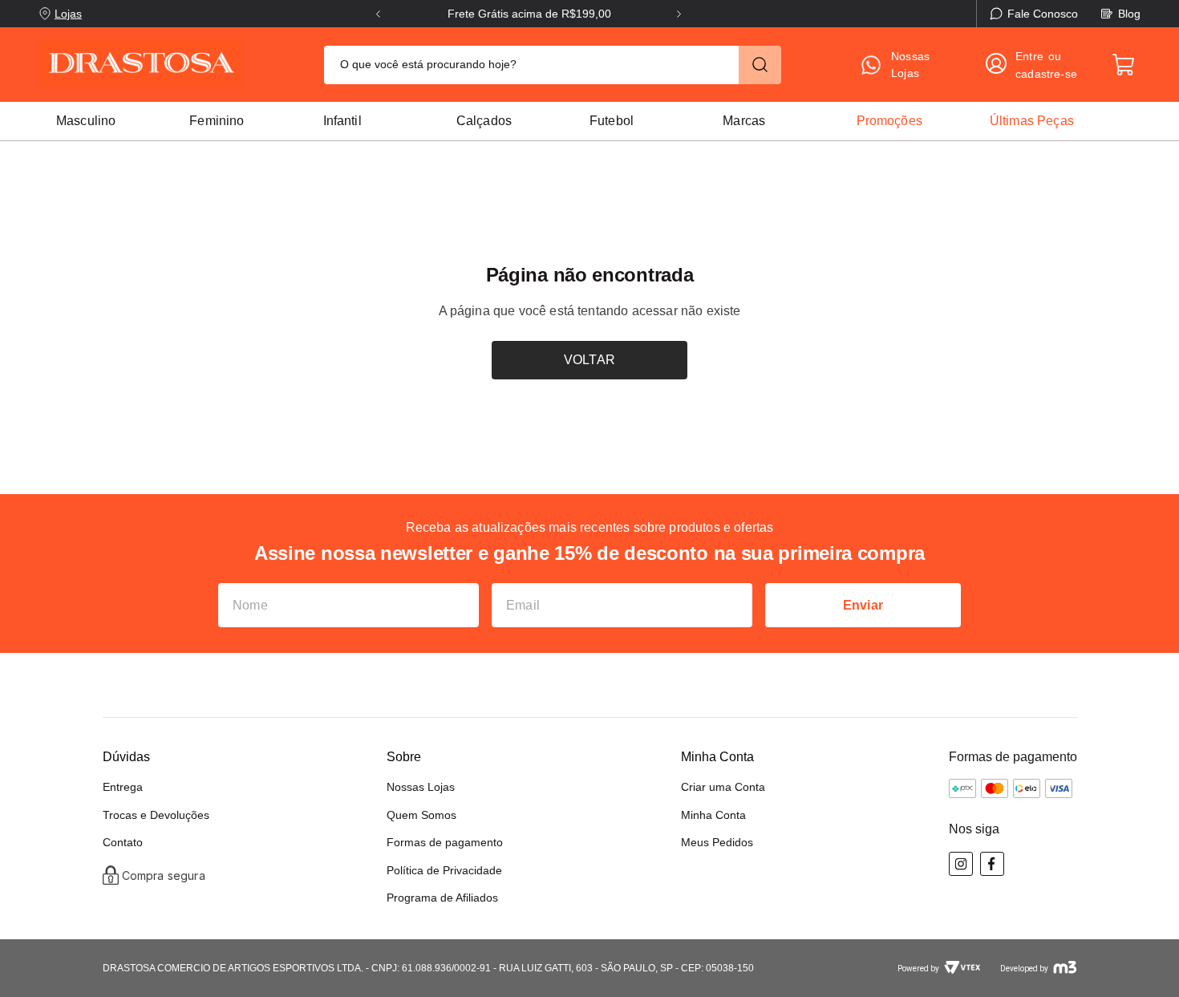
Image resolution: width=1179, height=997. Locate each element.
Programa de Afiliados (442, 897)
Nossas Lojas (421, 786)
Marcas (744, 121)
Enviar (863, 605)
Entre (1029, 56)
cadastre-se (1046, 73)
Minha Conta (713, 815)
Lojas (68, 13)
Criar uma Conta (723, 786)
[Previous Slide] (378, 14)
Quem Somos (421, 815)
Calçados (484, 121)
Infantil (342, 121)
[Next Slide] (679, 14)
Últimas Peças (1032, 121)
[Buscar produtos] (760, 65)
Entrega (123, 786)
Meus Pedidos (717, 842)
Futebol (612, 121)
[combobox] (552, 65)
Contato (123, 842)
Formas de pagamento (445, 842)
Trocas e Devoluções (156, 815)
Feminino (216, 121)
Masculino (85, 121)
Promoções (889, 121)
